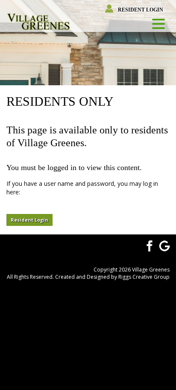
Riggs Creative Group (144, 276)
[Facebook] (148, 245)
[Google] (164, 245)
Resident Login (140, 10)
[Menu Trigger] (158, 23)
